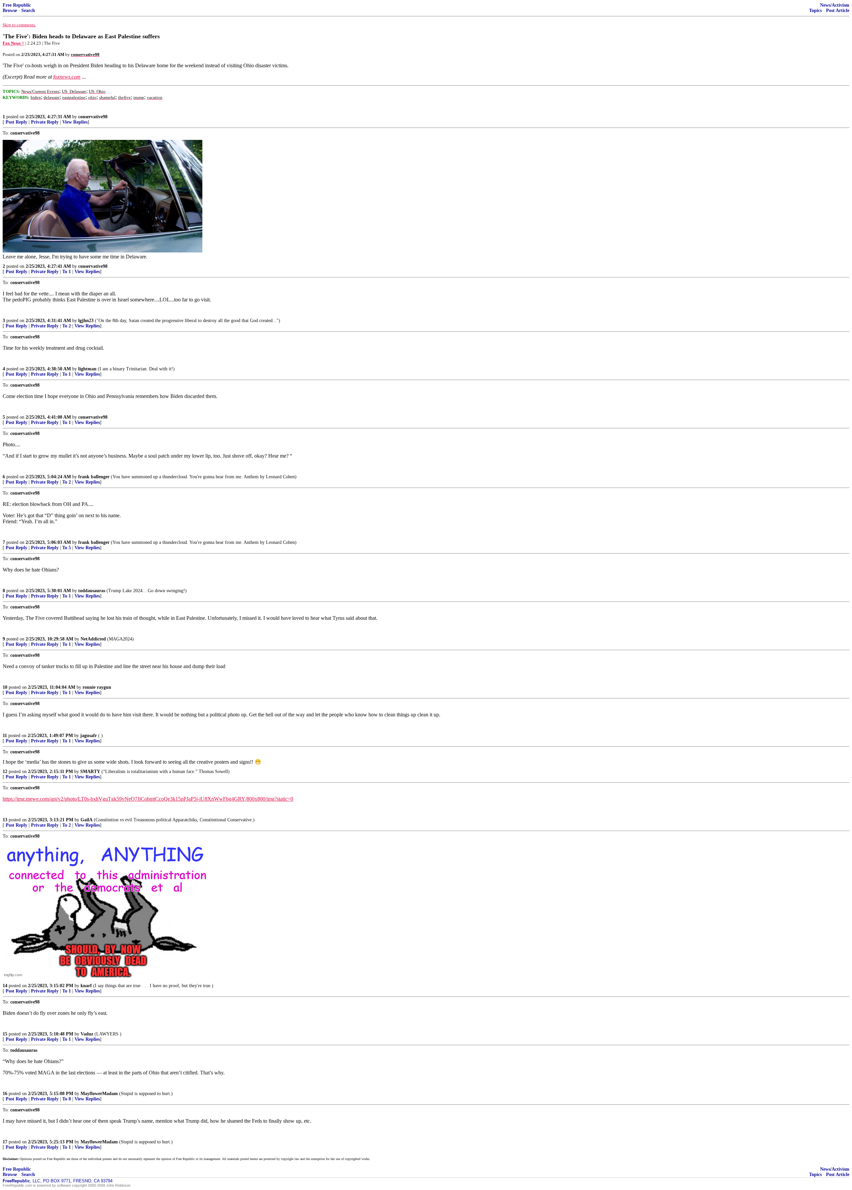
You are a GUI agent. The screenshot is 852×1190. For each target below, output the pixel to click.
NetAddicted (93, 638)
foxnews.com (67, 77)
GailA (87, 819)
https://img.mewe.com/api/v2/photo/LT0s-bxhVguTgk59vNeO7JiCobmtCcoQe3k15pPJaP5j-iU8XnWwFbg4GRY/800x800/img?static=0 (148, 799)
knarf (86, 985)
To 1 (66, 271)
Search (28, 10)
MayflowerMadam (99, 1093)
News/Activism (834, 5)
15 (5, 1033)
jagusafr (88, 735)
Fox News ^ (13, 43)
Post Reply (16, 122)
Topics (815, 10)
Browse (10, 10)
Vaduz (87, 1033)
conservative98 (92, 116)
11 (5, 735)
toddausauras (91, 590)
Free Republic (17, 5)
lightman (87, 368)
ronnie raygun (97, 687)
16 (5, 1093)
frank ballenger (93, 476)
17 (5, 1141)
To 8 (66, 1098)
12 (5, 771)
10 (5, 687)
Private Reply (45, 122)
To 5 (66, 547)
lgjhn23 (86, 320)
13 (5, 819)
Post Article (837, 10)
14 (5, 985)
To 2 (66, 325)
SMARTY (90, 771)
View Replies (75, 122)
